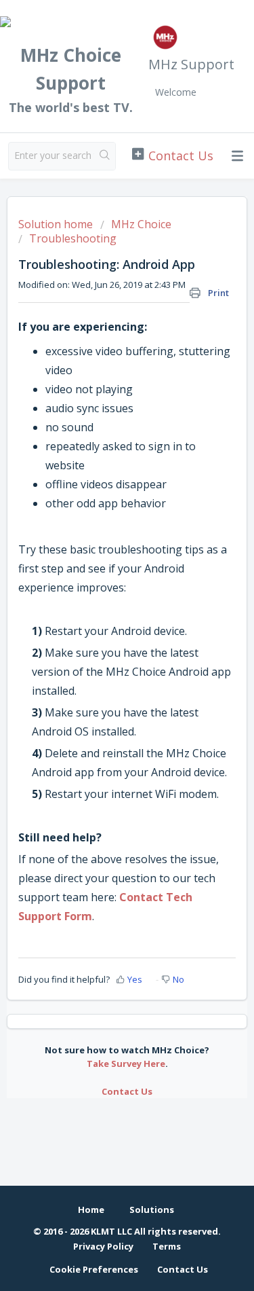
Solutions (151, 1209)
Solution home (57, 224)
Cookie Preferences (93, 1269)
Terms (166, 1246)
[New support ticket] (172, 154)
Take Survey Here (126, 1063)
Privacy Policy (103, 1246)
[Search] (104, 156)
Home (91, 1209)
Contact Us (127, 1091)
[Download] (102, 648)
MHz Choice (141, 224)
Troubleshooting (73, 238)
